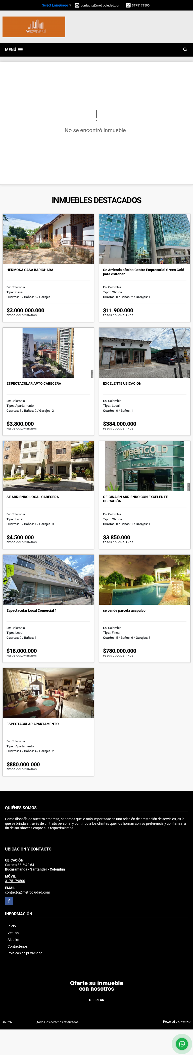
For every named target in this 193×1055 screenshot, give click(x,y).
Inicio (12, 926)
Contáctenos (18, 946)
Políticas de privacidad (25, 953)
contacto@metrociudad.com (101, 5)
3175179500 (141, 5)
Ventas (13, 933)
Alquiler (13, 940)
